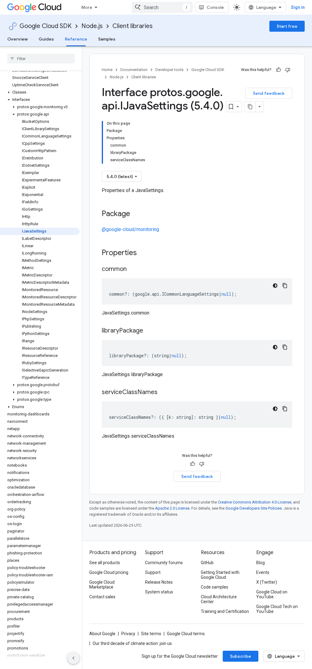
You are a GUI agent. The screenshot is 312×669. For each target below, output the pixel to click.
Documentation (133, 69)
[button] (40, 92)
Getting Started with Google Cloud (220, 575)
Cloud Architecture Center (219, 599)
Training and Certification (225, 611)
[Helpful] (278, 69)
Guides (46, 39)
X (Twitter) (266, 582)
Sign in (298, 7)
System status (159, 591)
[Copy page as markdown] (250, 106)
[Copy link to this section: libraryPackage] (149, 331)
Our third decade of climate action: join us (132, 643)
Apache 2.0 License (172, 508)
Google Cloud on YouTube (271, 594)
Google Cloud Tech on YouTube (277, 609)
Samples (106, 39)
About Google (102, 633)
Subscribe (240, 656)
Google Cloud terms (186, 633)
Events (262, 572)
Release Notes (159, 582)
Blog (260, 562)
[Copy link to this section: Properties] (145, 253)
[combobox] (162, 7)
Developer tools (169, 69)
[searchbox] (41, 58)
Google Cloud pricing (108, 572)
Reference (76, 39)
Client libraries (132, 26)
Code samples (214, 587)
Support (153, 572)
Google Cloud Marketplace (102, 584)
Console (215, 7)
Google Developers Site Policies (253, 508)
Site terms (151, 633)
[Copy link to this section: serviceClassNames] (164, 392)
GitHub (207, 562)
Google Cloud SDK (46, 26)
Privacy (128, 633)
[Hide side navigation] (73, 658)
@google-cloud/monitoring (130, 229)
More (86, 7)
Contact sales (102, 596)
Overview (17, 39)
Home (107, 69)
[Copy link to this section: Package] (136, 214)
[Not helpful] (287, 69)
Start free (287, 26)
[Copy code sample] (285, 285)
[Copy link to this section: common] (133, 269)
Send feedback (269, 93)
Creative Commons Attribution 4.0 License (254, 502)
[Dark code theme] (275, 285)
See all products (104, 562)
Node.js (92, 26)
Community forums (164, 562)
